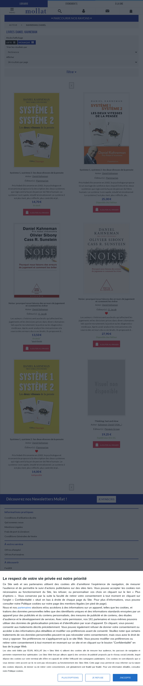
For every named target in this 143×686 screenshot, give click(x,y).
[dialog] (71, 628)
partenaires (24, 607)
